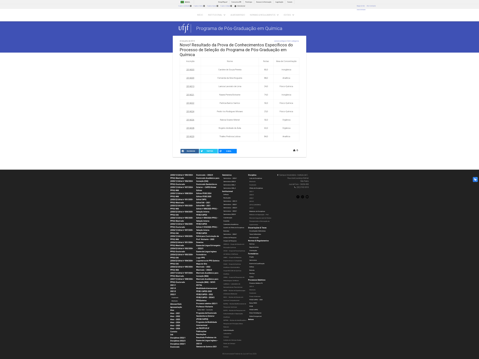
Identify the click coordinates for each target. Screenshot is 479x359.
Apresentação (176, 307)
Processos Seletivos (256, 280)
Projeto (251, 257)
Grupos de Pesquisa (230, 241)
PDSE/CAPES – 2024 (255, 300)
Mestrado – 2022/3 (204, 270)
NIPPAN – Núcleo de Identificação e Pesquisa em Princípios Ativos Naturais (234, 324)
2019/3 (251, 201)
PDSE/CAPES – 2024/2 (205, 297)
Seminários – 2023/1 (230, 211)
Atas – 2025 (175, 326)
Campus (226, 337)
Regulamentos (254, 247)
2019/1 (251, 208)
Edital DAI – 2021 (203, 203)
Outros (251, 277)
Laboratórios (227, 333)
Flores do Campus (229, 343)
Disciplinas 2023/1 (177, 344)
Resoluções (201, 334)
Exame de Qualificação (256, 263)
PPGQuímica (201, 301)
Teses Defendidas (255, 234)
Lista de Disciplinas (255, 178)
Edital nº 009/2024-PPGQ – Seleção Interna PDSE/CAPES (207, 221)
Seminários (227, 175)
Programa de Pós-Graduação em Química (239, 28)
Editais (287, 15)
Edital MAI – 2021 (203, 206)
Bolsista (251, 270)
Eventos (225, 347)
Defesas (226, 194)
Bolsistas (226, 231)
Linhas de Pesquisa (229, 237)
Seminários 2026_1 (229, 185)
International (239, 6)
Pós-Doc (252, 273)
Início (200, 15)
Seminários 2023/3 (229, 214)
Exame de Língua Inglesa (206, 252)
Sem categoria (293, 41)
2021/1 (173, 285)
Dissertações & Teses (257, 228)
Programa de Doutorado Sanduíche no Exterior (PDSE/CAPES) (206, 316)
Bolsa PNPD (253, 303)
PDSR (251, 306)
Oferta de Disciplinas (256, 188)
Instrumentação (228, 330)
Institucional (215, 15)
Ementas (199, 242)
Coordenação (227, 218)
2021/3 (173, 288)
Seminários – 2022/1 (230, 204)
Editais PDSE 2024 (203, 193)
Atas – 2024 (175, 322)
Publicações (201, 331)
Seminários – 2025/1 (230, 178)
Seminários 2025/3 (229, 181)
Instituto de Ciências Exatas (232, 340)
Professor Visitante (204, 307)
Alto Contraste (371, 6)
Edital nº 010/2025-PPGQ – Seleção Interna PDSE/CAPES (207, 230)
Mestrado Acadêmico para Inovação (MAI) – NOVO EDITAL (207, 282)
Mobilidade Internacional (206, 288)
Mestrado (175, 301)
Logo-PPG (200, 258)
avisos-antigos (280, 41)
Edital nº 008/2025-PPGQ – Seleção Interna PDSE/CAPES (207, 212)
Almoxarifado (238, 15)
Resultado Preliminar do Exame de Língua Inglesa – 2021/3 (207, 341)
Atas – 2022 (175, 316)
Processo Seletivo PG (256, 283)
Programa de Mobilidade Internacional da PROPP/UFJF (206, 325)
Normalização (254, 237)
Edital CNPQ (201, 199)
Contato (173, 332)
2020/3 (251, 195)
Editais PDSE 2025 (203, 196)
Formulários (201, 255)
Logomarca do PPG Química (207, 261)
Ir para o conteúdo (184, 6)
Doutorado (175, 297)
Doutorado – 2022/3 (204, 175)
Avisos (251, 319)
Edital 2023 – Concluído (205, 310)
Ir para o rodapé (226, 6)
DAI (171, 335)
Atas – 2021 (175, 313)
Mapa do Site (361, 6)
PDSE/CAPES (253, 310)
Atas (172, 310)
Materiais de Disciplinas (257, 211)
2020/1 (251, 198)
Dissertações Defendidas (257, 231)
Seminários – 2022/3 (230, 208)
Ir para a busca (212, 6)
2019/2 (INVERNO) (255, 205)
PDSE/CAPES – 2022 (204, 294)
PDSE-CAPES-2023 (204, 291)
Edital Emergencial (255, 316)
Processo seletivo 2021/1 (206, 304)
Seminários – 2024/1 (230, 234)
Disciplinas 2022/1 (177, 338)
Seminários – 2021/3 (230, 201)
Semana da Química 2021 (206, 347)
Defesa (251, 267)
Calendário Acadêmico (230, 224)
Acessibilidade (361, 9)
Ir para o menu (199, 6)
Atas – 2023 (175, 319)
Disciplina (252, 175)
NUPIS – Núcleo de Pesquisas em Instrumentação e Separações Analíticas (234, 314)
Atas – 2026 (175, 329)
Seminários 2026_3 (229, 188)
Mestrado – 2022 (203, 267)
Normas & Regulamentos (262, 15)
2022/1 (173, 294)
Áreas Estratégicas (255, 313)
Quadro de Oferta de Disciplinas (233, 227)
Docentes (226, 221)
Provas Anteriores (255, 296)
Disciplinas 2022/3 (177, 341)
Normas (252, 244)
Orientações (253, 250)
